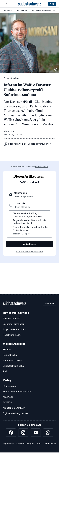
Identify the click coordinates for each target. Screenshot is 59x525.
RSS (5, 371)
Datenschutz (50, 443)
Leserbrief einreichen (14, 324)
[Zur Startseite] (29, 3)
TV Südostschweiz (12, 360)
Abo (52, 3)
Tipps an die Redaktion (14, 329)
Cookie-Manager (25, 443)
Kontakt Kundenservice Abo (17, 391)
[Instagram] (23, 432)
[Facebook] (11, 432)
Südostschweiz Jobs (13, 366)
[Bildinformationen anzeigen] (55, 69)
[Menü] (5, 4)
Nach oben (49, 303)
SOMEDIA (7, 402)
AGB (38, 443)
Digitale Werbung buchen (15, 413)
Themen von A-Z (11, 318)
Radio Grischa (10, 355)
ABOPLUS (8, 397)
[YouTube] (36, 432)
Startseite (7, 10)
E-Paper (7, 349)
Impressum (8, 443)
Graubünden (21, 10)
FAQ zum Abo (9, 386)
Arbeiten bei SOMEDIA (14, 408)
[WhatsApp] (48, 432)
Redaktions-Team (12, 335)
